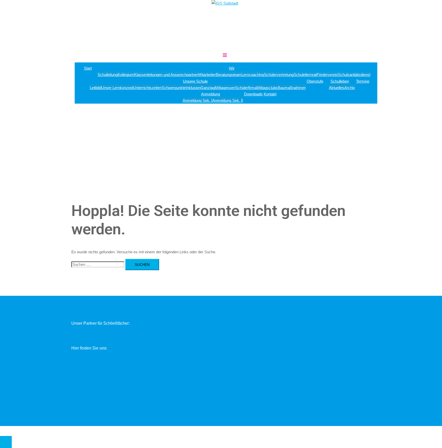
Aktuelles (336, 87)
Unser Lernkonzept (117, 87)
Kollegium (126, 74)
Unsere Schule (195, 81)
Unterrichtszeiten (147, 87)
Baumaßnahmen (292, 87)
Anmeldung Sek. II (227, 100)
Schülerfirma (246, 87)
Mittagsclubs (267, 87)
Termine (362, 81)
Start (88, 68)
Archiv (349, 87)
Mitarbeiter (207, 74)
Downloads (253, 94)
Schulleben (339, 81)
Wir (232, 68)
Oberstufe (315, 81)
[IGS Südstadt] (225, 3)
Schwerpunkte (174, 87)
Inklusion (193, 87)
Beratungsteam (228, 74)
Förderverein (327, 74)
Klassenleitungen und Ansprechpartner (166, 74)
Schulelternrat (305, 74)
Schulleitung (107, 74)
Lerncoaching (252, 74)
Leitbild (95, 87)
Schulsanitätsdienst (354, 74)
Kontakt (270, 94)
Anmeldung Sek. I (197, 100)
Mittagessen (225, 87)
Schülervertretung (279, 74)
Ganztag (208, 87)
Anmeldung (210, 94)
